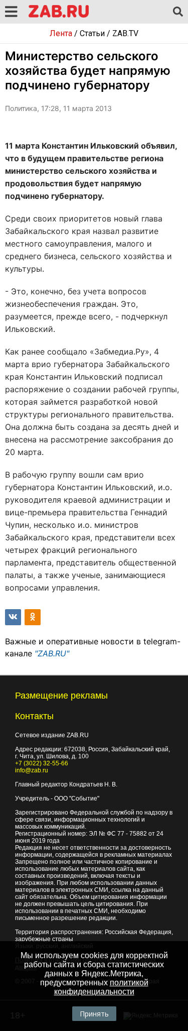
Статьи (92, 33)
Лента (61, 33)
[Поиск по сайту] (178, 12)
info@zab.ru (31, 770)
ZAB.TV (125, 33)
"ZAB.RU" (52, 653)
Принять (94, 1013)
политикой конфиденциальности (101, 987)
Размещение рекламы (61, 696)
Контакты (34, 716)
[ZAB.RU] (59, 16)
